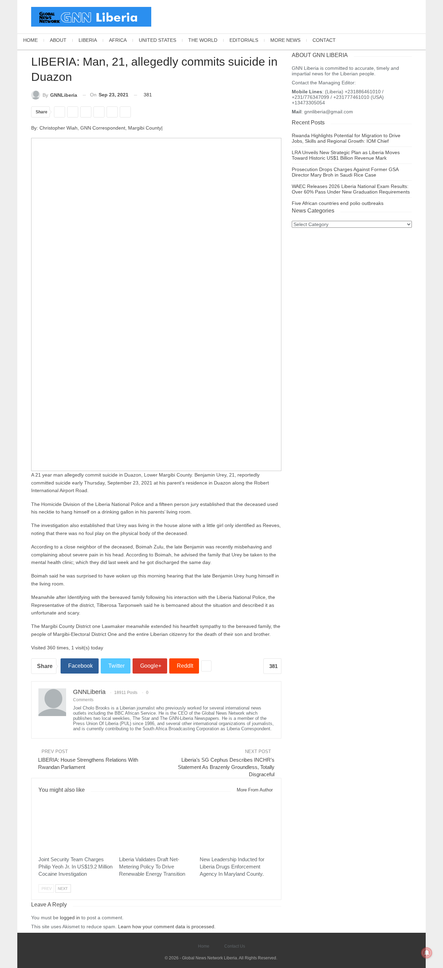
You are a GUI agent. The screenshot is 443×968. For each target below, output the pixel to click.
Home (203, 946)
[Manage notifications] (426, 952)
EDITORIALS (243, 40)
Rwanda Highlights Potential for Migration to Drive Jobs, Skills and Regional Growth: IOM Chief (346, 138)
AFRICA (118, 40)
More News (43, 849)
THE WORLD (202, 40)
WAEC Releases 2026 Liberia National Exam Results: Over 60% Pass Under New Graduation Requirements (351, 189)
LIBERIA (88, 40)
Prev (47, 888)
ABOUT (58, 40)
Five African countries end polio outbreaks (337, 203)
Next (63, 888)
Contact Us (234, 946)
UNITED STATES (157, 40)
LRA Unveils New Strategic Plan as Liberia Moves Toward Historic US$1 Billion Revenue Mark (346, 155)
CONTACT (324, 40)
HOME (30, 40)
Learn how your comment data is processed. (167, 926)
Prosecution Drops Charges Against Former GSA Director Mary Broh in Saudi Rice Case (345, 172)
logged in (70, 917)
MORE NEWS (285, 40)
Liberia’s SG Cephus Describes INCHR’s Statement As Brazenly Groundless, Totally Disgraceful (226, 767)
